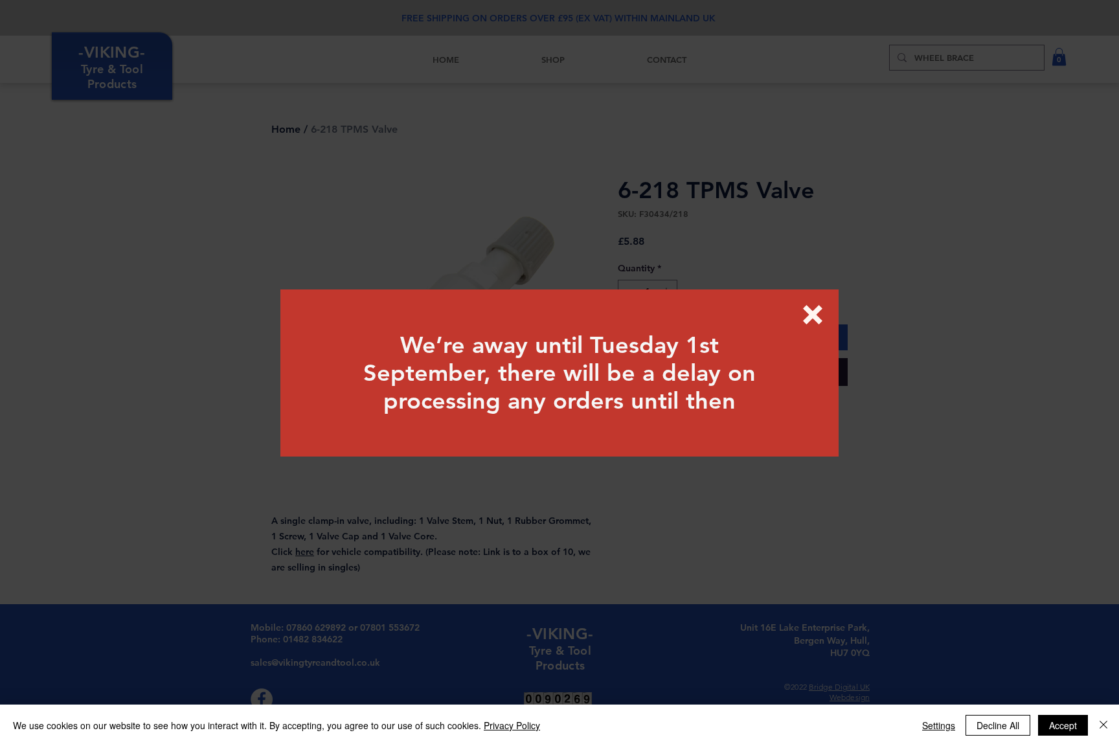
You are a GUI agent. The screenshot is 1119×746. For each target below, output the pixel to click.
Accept (1063, 725)
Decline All (998, 725)
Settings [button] (938, 725)
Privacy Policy (512, 725)
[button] (812, 314)
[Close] (1103, 725)
